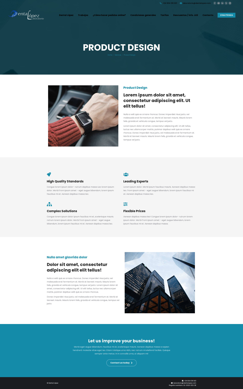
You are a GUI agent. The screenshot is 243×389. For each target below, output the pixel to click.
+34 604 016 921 (170, 3)
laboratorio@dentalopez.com (197, 3)
